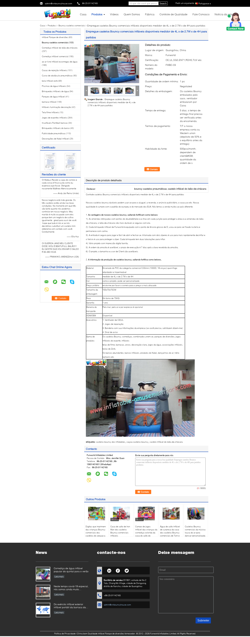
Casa (83, 14)
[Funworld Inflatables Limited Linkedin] (109, 570)
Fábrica (149, 14)
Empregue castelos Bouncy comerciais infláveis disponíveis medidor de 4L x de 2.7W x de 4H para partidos (112, 102)
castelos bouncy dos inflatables (110, 442)
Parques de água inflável (53, 96)
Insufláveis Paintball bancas (55, 123)
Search (163, 3)
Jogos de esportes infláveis (54, 117)
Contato (154, 169)
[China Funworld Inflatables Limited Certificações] (50, 161)
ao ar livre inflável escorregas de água (59, 61)
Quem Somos (132, 14)
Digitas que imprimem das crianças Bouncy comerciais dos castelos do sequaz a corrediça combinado (96, 532)
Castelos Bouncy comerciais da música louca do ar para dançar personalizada (195, 531)
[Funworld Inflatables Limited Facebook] (118, 570)
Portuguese (203, 3)
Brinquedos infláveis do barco (56, 128)
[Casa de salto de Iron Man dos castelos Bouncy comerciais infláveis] (121, 513)
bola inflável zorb (50, 81)
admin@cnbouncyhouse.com (58, 3)
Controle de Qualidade (173, 14)
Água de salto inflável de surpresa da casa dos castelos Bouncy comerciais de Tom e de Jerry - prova (170, 532)
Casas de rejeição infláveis (54, 70)
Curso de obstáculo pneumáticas (57, 75)
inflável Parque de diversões (55, 37)
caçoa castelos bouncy (137, 442)
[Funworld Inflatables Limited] (58, 13)
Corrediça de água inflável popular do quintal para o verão (71, 570)
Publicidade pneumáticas (53, 133)
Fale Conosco (201, 14)
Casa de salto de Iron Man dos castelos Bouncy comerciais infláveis (120, 531)
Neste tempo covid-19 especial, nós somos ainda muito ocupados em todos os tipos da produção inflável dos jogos (71, 588)
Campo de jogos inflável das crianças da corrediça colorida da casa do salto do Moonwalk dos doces (146, 532)
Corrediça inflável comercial (55, 56)
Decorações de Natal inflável (55, 138)
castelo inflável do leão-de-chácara (166, 442)
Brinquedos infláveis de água (55, 91)
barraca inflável (49, 102)
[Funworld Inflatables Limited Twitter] (127, 570)
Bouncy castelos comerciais (72, 25)
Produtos (96, 14)
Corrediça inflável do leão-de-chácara (59, 47)
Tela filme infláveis (50, 112)
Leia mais (59, 576)
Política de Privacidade (65, 633)
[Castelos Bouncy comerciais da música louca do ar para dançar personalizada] (196, 513)
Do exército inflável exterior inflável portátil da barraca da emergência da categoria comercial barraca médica (70, 606)
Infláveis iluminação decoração (56, 107)
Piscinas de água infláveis (54, 86)
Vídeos (114, 14)
